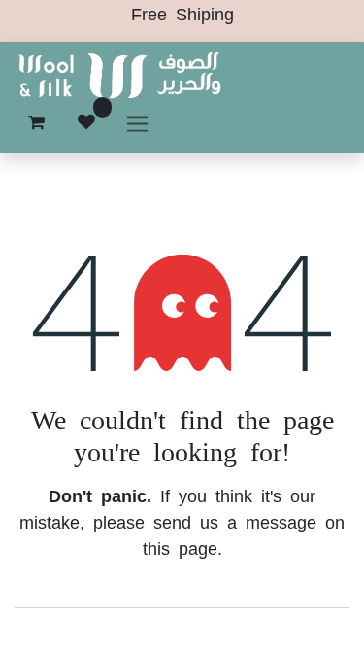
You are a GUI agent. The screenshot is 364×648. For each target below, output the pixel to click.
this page (180, 547)
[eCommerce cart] (36, 122)
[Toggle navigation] (137, 123)
